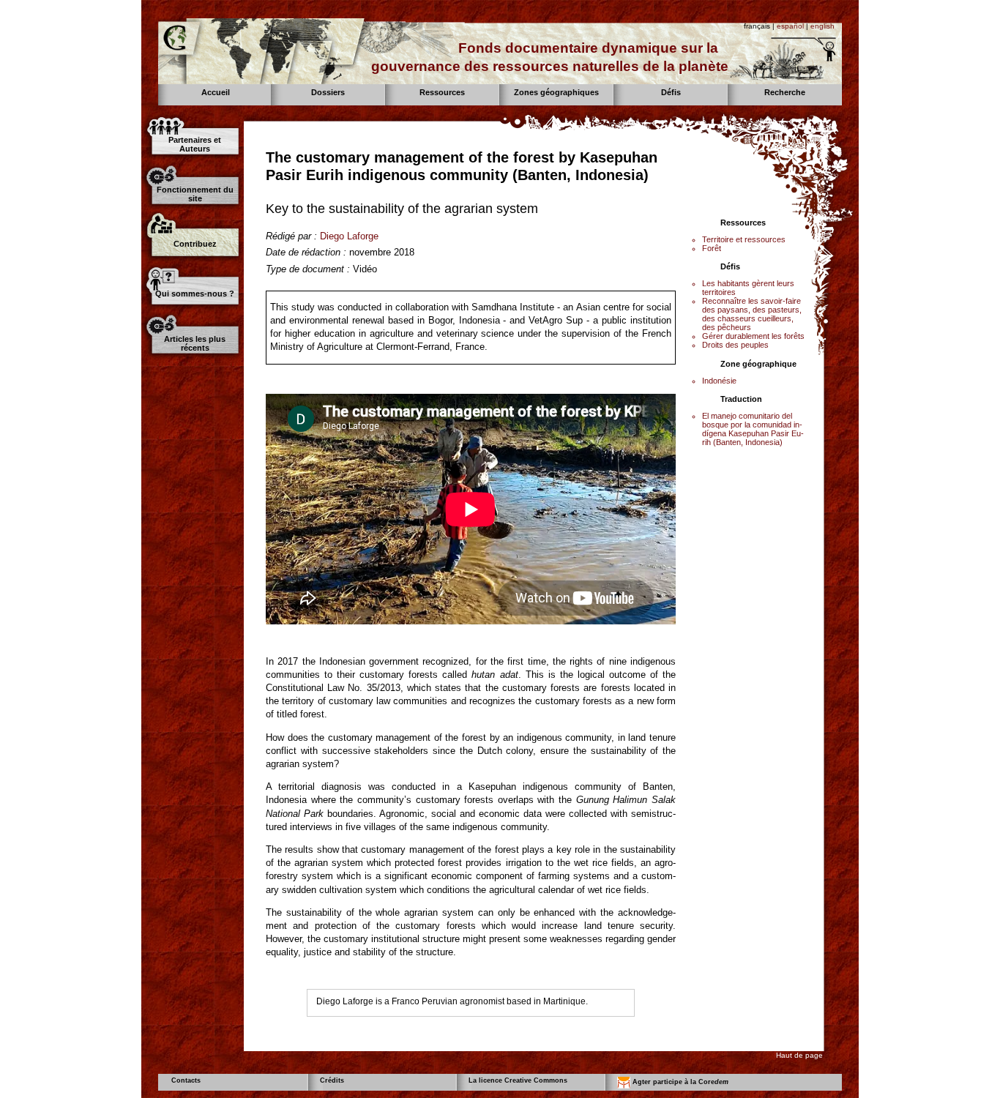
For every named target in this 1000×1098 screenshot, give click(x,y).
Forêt (711, 248)
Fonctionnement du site (195, 194)
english (822, 26)
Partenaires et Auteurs (194, 144)
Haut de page (799, 1055)
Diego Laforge (349, 236)
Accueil (215, 92)
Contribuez (195, 243)
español (790, 26)
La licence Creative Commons (518, 1080)
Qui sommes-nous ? (194, 293)
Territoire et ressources (744, 239)
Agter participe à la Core (679, 1082)
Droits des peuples (735, 344)
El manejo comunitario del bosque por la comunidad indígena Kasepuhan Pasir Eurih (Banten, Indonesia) (753, 429)
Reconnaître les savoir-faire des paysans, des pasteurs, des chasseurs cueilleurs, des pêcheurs (752, 314)
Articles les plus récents (194, 343)
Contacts (186, 1080)
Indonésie (719, 380)
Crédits (332, 1080)
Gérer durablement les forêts (753, 336)
